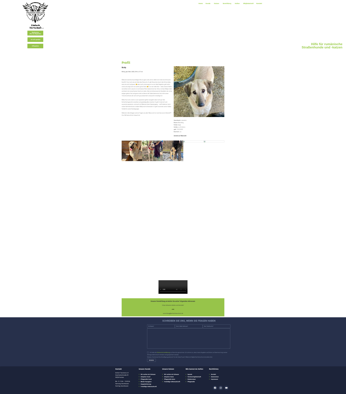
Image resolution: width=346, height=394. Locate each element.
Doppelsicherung (146, 384)
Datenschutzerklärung (163, 352)
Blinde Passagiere (146, 381)
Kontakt (259, 3)
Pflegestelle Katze (169, 379)
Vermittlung (227, 3)
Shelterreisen (192, 379)
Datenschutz (215, 377)
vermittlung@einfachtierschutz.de (173, 313)
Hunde (208, 3)
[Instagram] (220, 388)
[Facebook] (215, 388)
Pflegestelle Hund (146, 379)
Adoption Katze (169, 377)
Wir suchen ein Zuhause (148, 374)
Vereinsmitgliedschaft (194, 377)
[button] (208, 3)
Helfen (237, 3)
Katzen (216, 3)
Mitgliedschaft (248, 3)
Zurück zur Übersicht (180, 135)
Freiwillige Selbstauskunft (149, 386)
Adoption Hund (145, 377)
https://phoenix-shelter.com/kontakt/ (173, 305)
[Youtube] (226, 388)
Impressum (214, 379)
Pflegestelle (191, 381)
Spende (190, 374)
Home (200, 3)
